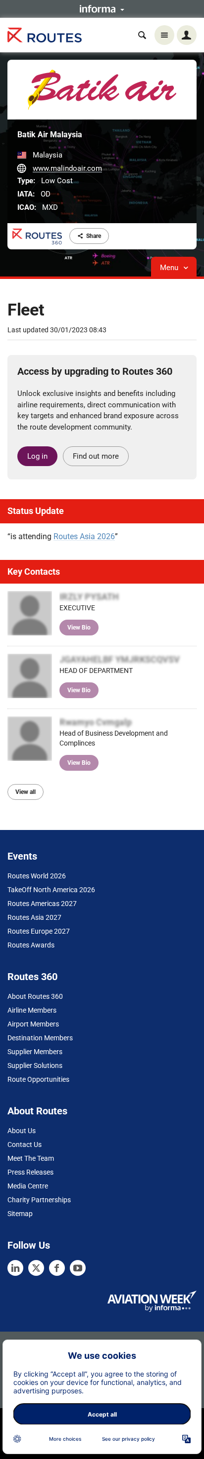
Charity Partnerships (39, 1200)
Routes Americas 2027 (42, 903)
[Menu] (164, 35)
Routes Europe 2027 (38, 931)
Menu (170, 267)
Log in (37, 456)
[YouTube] (78, 1268)
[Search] (142, 35)
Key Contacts (33, 571)
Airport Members (33, 1024)
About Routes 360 (35, 996)
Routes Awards (30, 945)
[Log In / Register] (187, 35)
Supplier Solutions (34, 1065)
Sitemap (20, 1214)
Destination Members (40, 1038)
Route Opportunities (38, 1079)
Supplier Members (34, 1052)
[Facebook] (57, 1268)
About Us (21, 1131)
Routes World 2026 (36, 876)
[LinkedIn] (15, 1268)
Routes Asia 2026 (84, 536)
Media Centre (27, 1186)
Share (93, 236)
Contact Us (24, 1144)
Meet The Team (30, 1158)
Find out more (96, 456)
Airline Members (31, 1010)
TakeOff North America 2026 (51, 890)
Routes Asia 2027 (34, 917)
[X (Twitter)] (36, 1268)
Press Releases (30, 1172)
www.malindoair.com (67, 168)
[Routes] (44, 35)
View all (25, 792)
